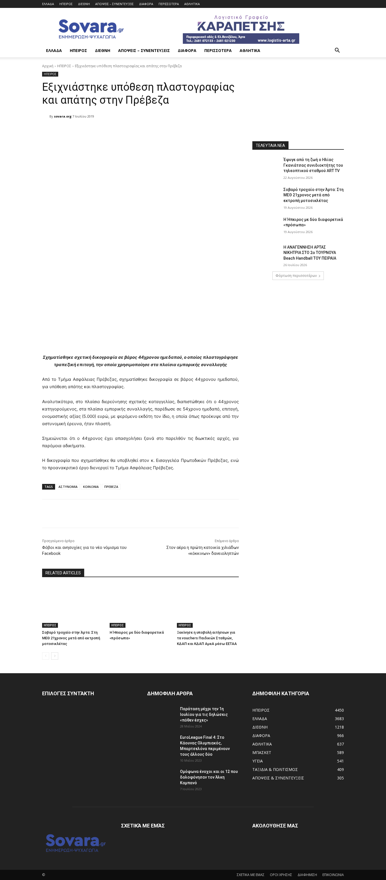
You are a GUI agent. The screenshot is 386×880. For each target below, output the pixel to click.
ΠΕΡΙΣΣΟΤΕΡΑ (169, 4)
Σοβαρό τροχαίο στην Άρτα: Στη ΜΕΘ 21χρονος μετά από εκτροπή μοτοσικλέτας (71, 638)
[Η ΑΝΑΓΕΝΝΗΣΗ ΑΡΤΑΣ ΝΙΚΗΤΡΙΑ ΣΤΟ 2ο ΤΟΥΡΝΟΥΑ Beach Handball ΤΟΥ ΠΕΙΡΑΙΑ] (266, 254)
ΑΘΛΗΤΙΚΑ (192, 4)
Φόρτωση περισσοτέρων (296, 275)
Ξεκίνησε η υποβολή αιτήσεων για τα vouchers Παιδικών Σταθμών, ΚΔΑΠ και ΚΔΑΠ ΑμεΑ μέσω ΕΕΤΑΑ (207, 638)
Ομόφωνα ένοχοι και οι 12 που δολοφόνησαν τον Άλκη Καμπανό (209, 777)
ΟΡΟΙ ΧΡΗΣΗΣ (281, 874)
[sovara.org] (45, 116)
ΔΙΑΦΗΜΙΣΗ (307, 874)
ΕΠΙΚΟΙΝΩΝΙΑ (333, 874)
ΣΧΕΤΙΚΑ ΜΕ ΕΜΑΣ (250, 874)
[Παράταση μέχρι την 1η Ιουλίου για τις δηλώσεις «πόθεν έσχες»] (161, 716)
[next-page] (54, 656)
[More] (188, 130)
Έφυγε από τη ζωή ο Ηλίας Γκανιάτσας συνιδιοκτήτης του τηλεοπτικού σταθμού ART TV (313, 165)
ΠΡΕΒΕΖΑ (111, 486)
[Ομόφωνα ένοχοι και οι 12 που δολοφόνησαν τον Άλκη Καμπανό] (161, 778)
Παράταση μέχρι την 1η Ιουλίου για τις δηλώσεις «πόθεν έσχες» (204, 714)
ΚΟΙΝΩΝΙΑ (91, 486)
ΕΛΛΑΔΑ (48, 4)
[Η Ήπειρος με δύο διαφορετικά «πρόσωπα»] (141, 606)
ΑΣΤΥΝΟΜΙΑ (67, 486)
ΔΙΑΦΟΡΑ (146, 4)
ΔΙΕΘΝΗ (84, 4)
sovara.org (62, 116)
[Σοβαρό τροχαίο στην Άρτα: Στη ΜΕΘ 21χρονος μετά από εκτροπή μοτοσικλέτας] (73, 606)
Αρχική (47, 66)
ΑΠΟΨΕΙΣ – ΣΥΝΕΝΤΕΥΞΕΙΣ (114, 4)
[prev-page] (45, 656)
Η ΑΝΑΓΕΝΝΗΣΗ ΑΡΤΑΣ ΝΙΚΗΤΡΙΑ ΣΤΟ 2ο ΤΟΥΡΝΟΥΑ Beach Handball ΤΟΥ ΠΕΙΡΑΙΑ (309, 252)
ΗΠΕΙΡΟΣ (66, 4)
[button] (337, 51)
